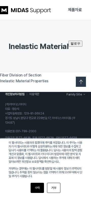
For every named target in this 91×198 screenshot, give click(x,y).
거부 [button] (53, 188)
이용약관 (34, 94)
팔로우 (75, 43)
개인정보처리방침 (14, 94)
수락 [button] (37, 188)
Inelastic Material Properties (24, 81)
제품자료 (75, 9)
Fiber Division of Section (20, 75)
